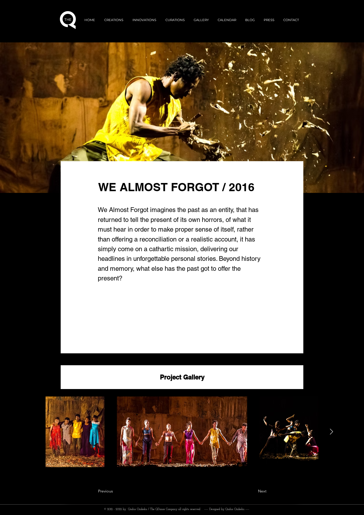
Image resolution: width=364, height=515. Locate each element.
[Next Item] (331, 432)
